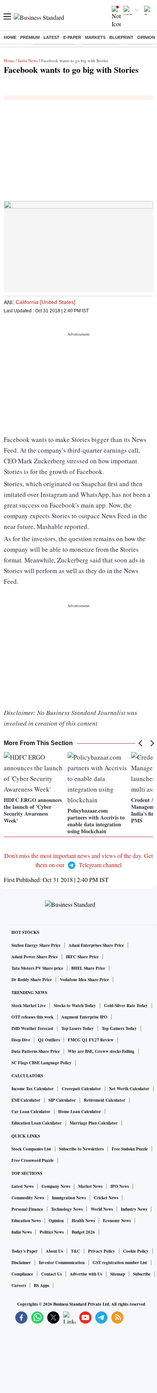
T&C (75, 1251)
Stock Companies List (31, 1149)
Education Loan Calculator (36, 1123)
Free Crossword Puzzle (32, 1160)
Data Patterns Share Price (35, 1051)
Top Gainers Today (119, 1028)
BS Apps (41, 1285)
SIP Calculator (62, 1100)
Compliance (22, 1274)
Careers (18, 1285)
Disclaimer (21, 1262)
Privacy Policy (101, 1251)
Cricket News (106, 1197)
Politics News (52, 1232)
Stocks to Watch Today (75, 1005)
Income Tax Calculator (32, 1088)
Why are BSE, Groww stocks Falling (101, 1051)
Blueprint (121, 37)
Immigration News (69, 1197)
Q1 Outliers (49, 1040)
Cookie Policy (136, 1251)
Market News (90, 1186)
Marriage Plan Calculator (94, 1123)
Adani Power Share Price (34, 956)
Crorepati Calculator (81, 1088)
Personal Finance (27, 1209)
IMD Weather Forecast (32, 1028)
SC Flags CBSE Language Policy (41, 1062)
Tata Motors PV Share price (37, 968)
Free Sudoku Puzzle (130, 1149)
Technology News (67, 1209)
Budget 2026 (83, 1232)
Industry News (134, 1209)
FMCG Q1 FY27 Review (91, 1040)
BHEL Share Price (88, 968)
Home (10, 37)
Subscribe (142, 1274)
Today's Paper (24, 1251)
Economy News (117, 1220)
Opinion (146, 37)
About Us (54, 1251)
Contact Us (51, 1274)
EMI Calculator (25, 1100)
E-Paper (72, 37)
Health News (83, 1220)
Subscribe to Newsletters (81, 1149)
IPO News (120, 1186)
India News (28, 60)
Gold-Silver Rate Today (126, 1005)
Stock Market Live (28, 1005)
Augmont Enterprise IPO (84, 1017)
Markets (95, 37)
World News (102, 1209)
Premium (30, 37)
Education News (26, 1220)
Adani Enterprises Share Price (96, 945)
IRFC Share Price (82, 956)
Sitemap (117, 1274)
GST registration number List (120, 1262)
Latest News (22, 1186)
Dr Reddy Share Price (31, 979)
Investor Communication (62, 1262)
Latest (51, 37)
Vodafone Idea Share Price (84, 979)
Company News (56, 1186)
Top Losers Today (77, 1028)
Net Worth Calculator (129, 1088)
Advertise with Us (86, 1274)
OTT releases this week (32, 1017)
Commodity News (27, 1197)
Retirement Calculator (104, 1100)
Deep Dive (20, 1040)
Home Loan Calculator (79, 1111)
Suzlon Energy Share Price (36, 945)
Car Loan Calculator (30, 1111)
